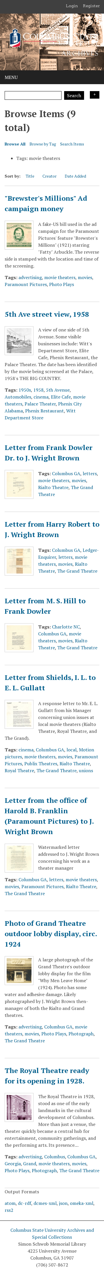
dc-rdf (24, 1203)
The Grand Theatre (77, 571)
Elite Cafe (61, 397)
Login (72, 5)
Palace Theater (40, 404)
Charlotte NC (66, 627)
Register (91, 5)
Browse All (15, 144)
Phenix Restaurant (44, 411)
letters (90, 473)
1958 (38, 390)
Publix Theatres (40, 763)
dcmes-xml (45, 1203)
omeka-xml (81, 1203)
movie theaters (59, 277)
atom (10, 1203)
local (71, 749)
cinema (41, 397)
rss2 (9, 1210)
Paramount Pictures (26, 284)
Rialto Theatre (53, 487)
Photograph (81, 1033)
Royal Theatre (19, 770)
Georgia (13, 1163)
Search (74, 95)
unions (86, 770)
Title (30, 176)
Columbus (54, 1156)
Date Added (75, 176)
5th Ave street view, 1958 (47, 314)
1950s (24, 390)
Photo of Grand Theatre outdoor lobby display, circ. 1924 (51, 934)
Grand (29, 1163)
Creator (49, 176)
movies (85, 277)
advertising (30, 277)
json (63, 1203)
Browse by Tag (42, 144)
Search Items (72, 144)
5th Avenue (58, 390)
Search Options (94, 95)
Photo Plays (61, 284)
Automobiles (18, 397)
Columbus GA (66, 473)
